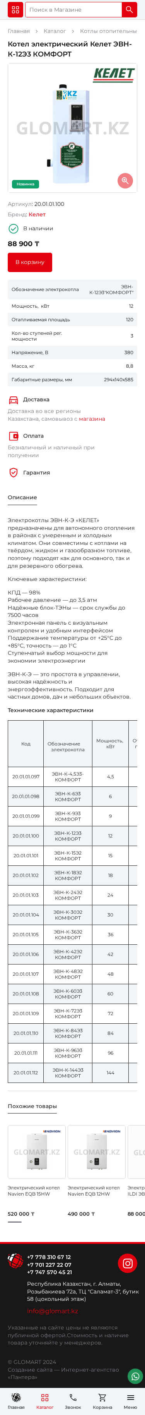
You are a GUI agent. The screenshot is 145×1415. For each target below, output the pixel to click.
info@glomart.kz (52, 1311)
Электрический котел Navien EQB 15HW (34, 1191)
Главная (19, 30)
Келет (37, 214)
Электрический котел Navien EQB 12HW (94, 1191)
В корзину (29, 262)
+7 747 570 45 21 (49, 1272)
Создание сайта (30, 1369)
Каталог (55, 30)
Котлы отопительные (110, 30)
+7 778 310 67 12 (49, 1257)
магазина (92, 418)
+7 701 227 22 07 (49, 1264)
